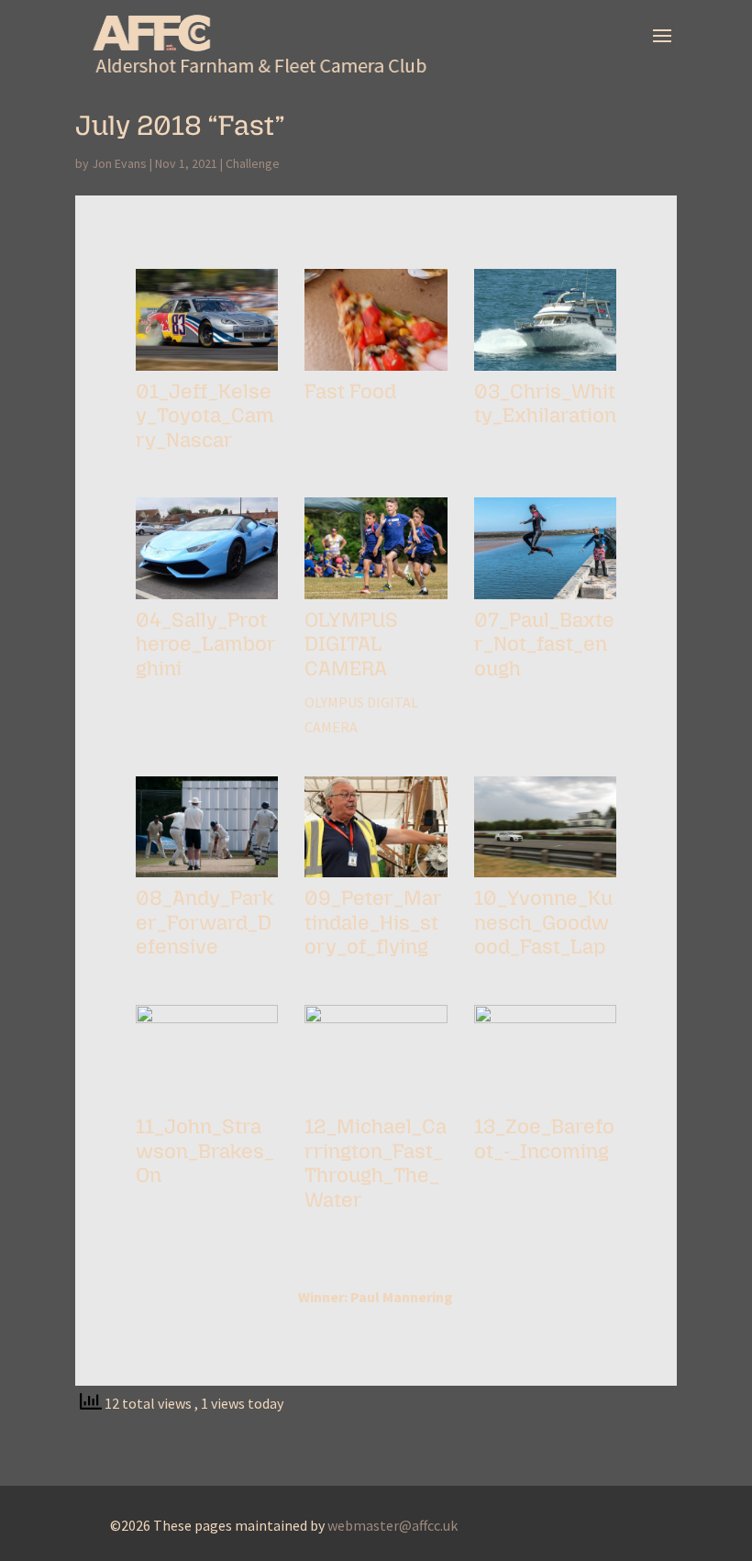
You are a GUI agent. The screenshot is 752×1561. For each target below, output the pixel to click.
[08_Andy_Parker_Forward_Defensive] (207, 877)
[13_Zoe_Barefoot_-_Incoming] (545, 1106)
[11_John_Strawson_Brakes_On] (207, 1106)
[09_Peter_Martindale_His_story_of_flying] (376, 877)
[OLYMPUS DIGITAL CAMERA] (376, 599)
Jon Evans (119, 163)
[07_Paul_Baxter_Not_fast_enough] (545, 599)
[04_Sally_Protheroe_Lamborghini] (207, 599)
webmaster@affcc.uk (392, 1525)
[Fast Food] (376, 371)
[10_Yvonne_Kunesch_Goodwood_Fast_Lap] (545, 877)
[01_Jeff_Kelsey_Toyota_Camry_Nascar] (207, 371)
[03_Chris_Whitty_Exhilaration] (545, 371)
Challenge (253, 163)
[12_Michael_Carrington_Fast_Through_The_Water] (376, 1106)
